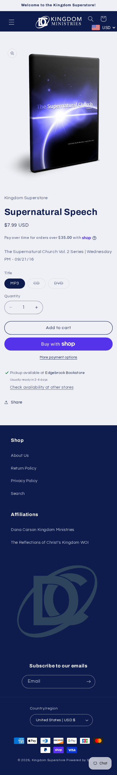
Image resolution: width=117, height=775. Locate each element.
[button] (11, 22)
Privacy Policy (24, 481)
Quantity (12, 296)
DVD (61, 285)
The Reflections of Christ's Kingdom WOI (50, 542)
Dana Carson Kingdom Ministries (42, 530)
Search (18, 494)
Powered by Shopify (82, 760)
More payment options (58, 357)
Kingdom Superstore (49, 760)
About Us (20, 456)
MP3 (14, 283)
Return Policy (23, 468)
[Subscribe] (88, 681)
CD (39, 285)
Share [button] (16, 402)
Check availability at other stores (41, 387)
